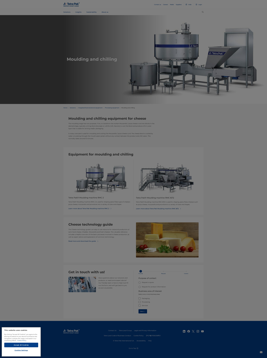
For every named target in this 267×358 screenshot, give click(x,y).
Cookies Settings (21, 350)
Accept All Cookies (21, 345)
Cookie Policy (21, 340)
